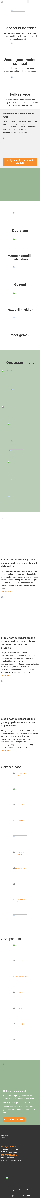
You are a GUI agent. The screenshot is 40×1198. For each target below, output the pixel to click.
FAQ (3, 1138)
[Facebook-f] (22, 1170)
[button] (28, 1)
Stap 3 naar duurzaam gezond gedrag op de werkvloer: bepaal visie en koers (19, 563)
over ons (4, 1135)
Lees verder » (6, 591)
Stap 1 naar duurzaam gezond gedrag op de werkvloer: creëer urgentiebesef (18, 722)
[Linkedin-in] (17, 1170)
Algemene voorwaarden (20, 1196)
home (3, 1132)
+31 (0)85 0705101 (9, 1146)
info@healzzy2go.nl (9, 1155)
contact (4, 1141)
